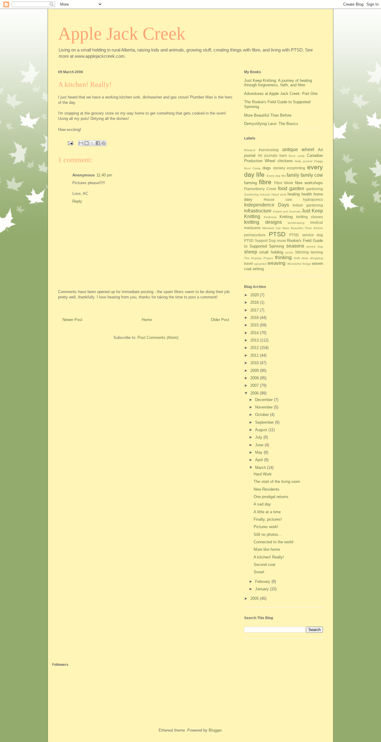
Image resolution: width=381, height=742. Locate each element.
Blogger (215, 730)
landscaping (296, 222)
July (259, 437)
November (264, 407)
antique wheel (298, 149)
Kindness (270, 217)
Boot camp (297, 155)
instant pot (280, 211)
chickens (285, 161)
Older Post (220, 319)
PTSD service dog (306, 235)
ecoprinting (296, 168)
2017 (255, 310)
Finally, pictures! (268, 519)
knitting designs (263, 222)
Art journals (267, 155)
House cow (278, 199)
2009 (255, 370)
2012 (255, 347)
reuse (281, 240)
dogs (267, 168)
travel (248, 263)
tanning (317, 252)
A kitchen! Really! (269, 557)
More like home (267, 549)
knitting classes (309, 217)
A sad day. (263, 504)
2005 (255, 598)
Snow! (259, 572)
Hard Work (263, 474)
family (293, 175)
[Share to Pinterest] (104, 143)
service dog (314, 246)
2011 (255, 355)
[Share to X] (92, 143)
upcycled (260, 263)
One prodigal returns (271, 496)
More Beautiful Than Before (267, 115)
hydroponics (313, 199)
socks (289, 252)
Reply (77, 201)
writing (258, 269)
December (264, 399)
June (260, 445)
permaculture (255, 235)
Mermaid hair (271, 228)
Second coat (264, 564)
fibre (265, 182)
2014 (255, 333)
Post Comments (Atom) (158, 337)
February (263, 581)
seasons (295, 245)
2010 (255, 363)
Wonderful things (299, 263)
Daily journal (303, 161)
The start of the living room (277, 481)
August (261, 430)
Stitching (302, 252)
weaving (276, 263)
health (307, 194)
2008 (255, 378)
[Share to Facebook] (98, 143)
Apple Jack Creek (121, 33)
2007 (255, 385)
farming (250, 183)
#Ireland (249, 150)
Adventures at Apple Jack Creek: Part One (281, 93)
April (259, 460)
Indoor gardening (308, 205)
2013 (255, 340)
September (265, 422)
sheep (250, 251)
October (262, 414)
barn (283, 155)
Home (147, 319)
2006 (255, 393)
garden (296, 188)
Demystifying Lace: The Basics (271, 123)
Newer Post (72, 319)
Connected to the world (273, 542)
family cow (312, 175)
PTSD (277, 234)
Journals (294, 211)
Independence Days (266, 204)
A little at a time (267, 512)
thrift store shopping (308, 258)
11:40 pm (104, 175)
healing (294, 194)
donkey (279, 168)
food (282, 188)
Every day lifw (276, 175)
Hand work (278, 194)
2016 (255, 317)
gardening (314, 189)
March (261, 467)
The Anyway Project (258, 258)
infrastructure (257, 210)
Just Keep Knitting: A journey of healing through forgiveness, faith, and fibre (278, 82)
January (262, 589)
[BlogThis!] (87, 143)
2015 (255, 325)
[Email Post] (70, 142)
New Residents (266, 489)
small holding (271, 252)
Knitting (286, 217)
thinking (283, 257)
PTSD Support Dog (260, 240)
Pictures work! (266, 527)
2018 (255, 302)
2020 (255, 295)
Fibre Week (283, 183)
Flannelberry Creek (260, 189)
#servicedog (269, 150)
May (259, 452)
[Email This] (81, 143)
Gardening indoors (257, 194)
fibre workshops (309, 183)
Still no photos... (268, 534)
